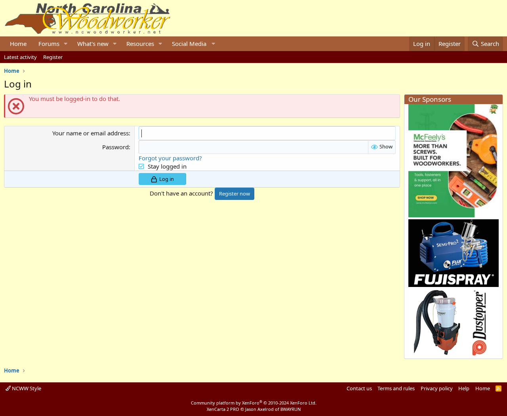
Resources (140, 43)
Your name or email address (90, 133)
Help (463, 388)
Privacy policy (437, 388)
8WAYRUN (290, 409)
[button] (65, 43)
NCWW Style (26, 388)
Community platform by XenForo (253, 403)
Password (115, 147)
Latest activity (20, 57)
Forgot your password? (170, 158)
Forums (48, 43)
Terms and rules (396, 388)
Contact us (359, 388)
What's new (93, 43)
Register (53, 57)
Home (18, 43)
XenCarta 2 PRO (223, 409)
